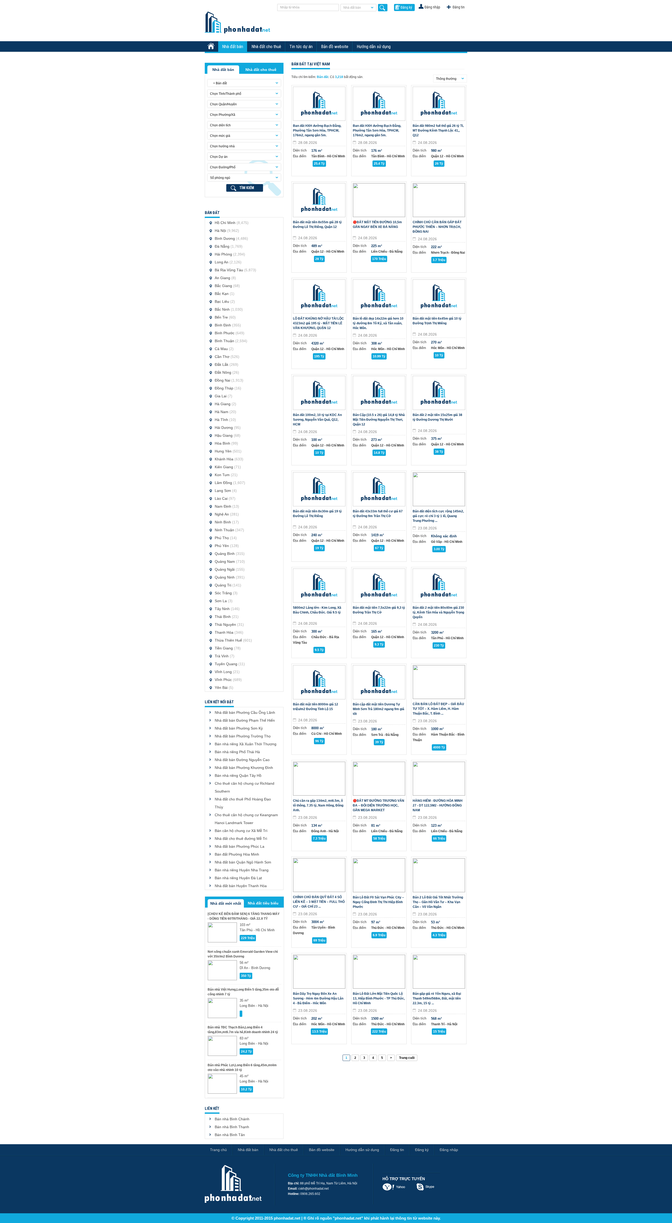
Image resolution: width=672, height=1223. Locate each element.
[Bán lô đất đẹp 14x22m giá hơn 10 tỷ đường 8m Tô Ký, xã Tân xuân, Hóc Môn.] (379, 296)
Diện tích (300, 150)
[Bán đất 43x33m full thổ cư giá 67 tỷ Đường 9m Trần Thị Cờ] (379, 489)
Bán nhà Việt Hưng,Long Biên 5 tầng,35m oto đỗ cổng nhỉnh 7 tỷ (243, 992)
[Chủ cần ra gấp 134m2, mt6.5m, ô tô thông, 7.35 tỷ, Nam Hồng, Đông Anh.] (319, 779)
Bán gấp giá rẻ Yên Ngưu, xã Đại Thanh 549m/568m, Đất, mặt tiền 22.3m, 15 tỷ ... (437, 998)
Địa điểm (299, 156)
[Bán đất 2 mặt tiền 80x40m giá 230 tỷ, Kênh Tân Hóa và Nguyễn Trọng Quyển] (439, 586)
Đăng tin (459, 7)
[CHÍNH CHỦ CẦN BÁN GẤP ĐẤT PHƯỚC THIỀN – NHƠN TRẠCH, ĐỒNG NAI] (439, 200)
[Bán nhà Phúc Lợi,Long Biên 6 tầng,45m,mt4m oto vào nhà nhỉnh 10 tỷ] (222, 1084)
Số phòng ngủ (220, 178)
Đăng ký (406, 7)
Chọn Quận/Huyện (223, 104)
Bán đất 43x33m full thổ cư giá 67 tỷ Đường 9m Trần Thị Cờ (378, 513)
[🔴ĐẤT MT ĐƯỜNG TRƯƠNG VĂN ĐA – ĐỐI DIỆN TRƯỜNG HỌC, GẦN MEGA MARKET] (379, 779)
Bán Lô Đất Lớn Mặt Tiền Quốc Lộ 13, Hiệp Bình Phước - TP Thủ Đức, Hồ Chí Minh (379, 998)
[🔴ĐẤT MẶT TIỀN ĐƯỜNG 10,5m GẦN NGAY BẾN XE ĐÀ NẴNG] (379, 200)
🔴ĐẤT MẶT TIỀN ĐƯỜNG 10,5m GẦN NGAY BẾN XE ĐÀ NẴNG (377, 224)
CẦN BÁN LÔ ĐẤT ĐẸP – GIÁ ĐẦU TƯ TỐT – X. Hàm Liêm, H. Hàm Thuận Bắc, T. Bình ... (438, 708)
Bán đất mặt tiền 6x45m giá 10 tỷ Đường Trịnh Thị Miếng (437, 321)
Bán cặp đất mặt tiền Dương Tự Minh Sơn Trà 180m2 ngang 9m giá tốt (378, 709)
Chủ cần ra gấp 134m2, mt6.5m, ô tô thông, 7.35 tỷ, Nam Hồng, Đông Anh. (318, 805)
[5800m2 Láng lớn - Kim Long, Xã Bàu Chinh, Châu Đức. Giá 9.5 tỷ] (319, 586)
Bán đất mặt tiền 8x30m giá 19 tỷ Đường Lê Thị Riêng (317, 513)
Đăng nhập (432, 7)
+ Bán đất (218, 83)
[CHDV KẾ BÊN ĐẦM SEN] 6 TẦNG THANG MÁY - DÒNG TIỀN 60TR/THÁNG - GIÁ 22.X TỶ (244, 916)
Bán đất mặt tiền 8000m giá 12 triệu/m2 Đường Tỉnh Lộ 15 (315, 706)
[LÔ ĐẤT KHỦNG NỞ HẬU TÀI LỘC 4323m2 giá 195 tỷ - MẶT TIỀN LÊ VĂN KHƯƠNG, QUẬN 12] (319, 296)
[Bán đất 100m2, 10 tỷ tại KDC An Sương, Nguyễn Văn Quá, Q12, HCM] (319, 393)
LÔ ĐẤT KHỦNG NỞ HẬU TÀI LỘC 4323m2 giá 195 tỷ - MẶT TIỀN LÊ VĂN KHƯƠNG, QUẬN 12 (318, 323)
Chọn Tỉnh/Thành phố (225, 94)
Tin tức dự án (301, 46)
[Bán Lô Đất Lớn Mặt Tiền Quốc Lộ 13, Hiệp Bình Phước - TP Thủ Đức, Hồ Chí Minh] (379, 972)
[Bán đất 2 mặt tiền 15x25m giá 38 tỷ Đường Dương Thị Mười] (439, 393)
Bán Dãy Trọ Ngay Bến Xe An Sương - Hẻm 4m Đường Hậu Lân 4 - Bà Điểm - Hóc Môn (318, 998)
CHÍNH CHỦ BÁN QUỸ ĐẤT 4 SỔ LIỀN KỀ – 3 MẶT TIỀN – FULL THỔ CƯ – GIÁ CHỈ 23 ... (319, 901)
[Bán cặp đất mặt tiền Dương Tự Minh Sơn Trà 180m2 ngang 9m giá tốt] (379, 682)
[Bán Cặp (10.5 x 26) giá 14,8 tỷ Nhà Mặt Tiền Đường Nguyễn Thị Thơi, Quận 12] (379, 393)
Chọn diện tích (220, 125)
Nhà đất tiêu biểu (263, 903)
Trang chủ (218, 1150)
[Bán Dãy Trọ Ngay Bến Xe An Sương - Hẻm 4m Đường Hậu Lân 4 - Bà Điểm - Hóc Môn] (319, 972)
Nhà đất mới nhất (225, 903)
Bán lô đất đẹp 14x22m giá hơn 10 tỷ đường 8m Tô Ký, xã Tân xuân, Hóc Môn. (378, 323)
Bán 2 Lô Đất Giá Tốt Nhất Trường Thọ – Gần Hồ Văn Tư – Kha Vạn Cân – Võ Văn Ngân (438, 902)
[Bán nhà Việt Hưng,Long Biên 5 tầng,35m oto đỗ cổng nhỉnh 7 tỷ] (222, 1008)
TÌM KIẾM (246, 188)
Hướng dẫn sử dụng (374, 46)
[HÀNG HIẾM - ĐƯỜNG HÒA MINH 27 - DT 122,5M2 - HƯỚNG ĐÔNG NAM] (439, 779)
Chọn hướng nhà (222, 146)
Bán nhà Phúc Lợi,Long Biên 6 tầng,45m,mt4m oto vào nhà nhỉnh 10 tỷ (242, 1067)
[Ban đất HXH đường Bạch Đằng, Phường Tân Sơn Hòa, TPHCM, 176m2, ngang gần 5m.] (319, 104)
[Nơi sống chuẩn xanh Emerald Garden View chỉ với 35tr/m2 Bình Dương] (222, 970)
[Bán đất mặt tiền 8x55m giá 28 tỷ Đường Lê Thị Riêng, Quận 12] (319, 200)
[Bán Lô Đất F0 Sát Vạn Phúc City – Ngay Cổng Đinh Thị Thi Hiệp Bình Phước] (379, 875)
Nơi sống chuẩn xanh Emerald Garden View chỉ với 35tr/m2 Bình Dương (243, 954)
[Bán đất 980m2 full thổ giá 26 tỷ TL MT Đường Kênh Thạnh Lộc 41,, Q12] (439, 104)
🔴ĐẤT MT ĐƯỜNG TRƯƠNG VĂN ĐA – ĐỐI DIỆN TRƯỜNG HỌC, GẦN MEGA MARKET (378, 805)
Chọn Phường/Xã (222, 115)
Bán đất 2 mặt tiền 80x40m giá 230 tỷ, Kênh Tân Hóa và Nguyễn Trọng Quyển (438, 612)
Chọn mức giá (220, 136)
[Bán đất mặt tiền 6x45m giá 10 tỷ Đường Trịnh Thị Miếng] (439, 296)
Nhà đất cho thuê (266, 46)
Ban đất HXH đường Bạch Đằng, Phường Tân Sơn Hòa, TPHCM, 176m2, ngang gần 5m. (317, 130)
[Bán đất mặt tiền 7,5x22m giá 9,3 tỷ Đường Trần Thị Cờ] (379, 586)
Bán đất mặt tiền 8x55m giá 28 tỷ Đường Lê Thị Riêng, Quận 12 (317, 224)
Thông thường (446, 79)
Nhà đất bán (352, 7)
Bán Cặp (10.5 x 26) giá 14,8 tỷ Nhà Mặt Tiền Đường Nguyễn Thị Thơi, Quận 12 (379, 419)
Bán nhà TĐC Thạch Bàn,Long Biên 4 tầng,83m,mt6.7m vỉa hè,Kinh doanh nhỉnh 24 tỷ (243, 1030)
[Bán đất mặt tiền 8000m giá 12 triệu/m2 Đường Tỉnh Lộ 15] (319, 682)
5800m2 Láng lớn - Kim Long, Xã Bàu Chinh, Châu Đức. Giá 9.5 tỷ (317, 610)
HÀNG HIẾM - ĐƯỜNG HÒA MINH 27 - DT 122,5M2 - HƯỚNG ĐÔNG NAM (438, 805)
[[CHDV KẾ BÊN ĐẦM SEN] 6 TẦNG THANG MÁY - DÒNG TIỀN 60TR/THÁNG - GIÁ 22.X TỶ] (222, 932)
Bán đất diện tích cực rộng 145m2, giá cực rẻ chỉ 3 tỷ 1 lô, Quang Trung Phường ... (438, 516)
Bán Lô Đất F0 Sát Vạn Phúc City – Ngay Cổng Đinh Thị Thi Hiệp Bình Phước (378, 902)
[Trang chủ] (211, 46)
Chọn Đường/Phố (222, 167)
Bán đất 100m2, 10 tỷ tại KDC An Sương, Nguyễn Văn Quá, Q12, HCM (317, 419)
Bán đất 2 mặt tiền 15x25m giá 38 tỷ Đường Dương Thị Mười (437, 417)
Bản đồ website (334, 46)
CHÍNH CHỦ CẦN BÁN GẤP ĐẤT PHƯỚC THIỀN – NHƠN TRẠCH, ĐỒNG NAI (437, 226)
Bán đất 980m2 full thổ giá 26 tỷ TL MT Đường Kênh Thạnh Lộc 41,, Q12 (438, 130)
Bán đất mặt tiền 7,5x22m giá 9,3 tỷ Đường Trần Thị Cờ (379, 610)
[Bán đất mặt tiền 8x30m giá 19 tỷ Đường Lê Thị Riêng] (319, 489)
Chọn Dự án (219, 157)
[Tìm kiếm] (382, 7)
